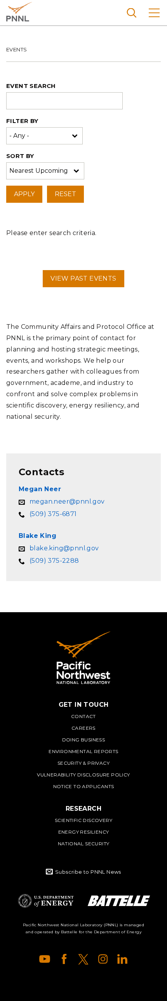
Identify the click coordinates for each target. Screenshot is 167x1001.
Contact (83, 716)
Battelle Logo (118, 901)
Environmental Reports (83, 751)
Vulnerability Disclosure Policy (83, 775)
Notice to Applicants (83, 786)
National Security (84, 843)
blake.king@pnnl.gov (64, 548)
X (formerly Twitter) (83, 959)
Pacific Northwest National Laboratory (19, 11)
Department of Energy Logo (46, 901)
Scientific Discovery (83, 820)
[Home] (83, 658)
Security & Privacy (83, 763)
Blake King (37, 535)
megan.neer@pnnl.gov (67, 501)
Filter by (22, 121)
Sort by (20, 156)
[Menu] (154, 12)
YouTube (44, 959)
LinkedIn (122, 959)
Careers (83, 728)
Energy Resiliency (83, 832)
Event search (31, 86)
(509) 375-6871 (53, 514)
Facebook (64, 959)
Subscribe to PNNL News (88, 872)
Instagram (103, 959)
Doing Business (83, 740)
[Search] (131, 12)
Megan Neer (40, 489)
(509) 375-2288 (54, 560)
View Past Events (83, 278)
